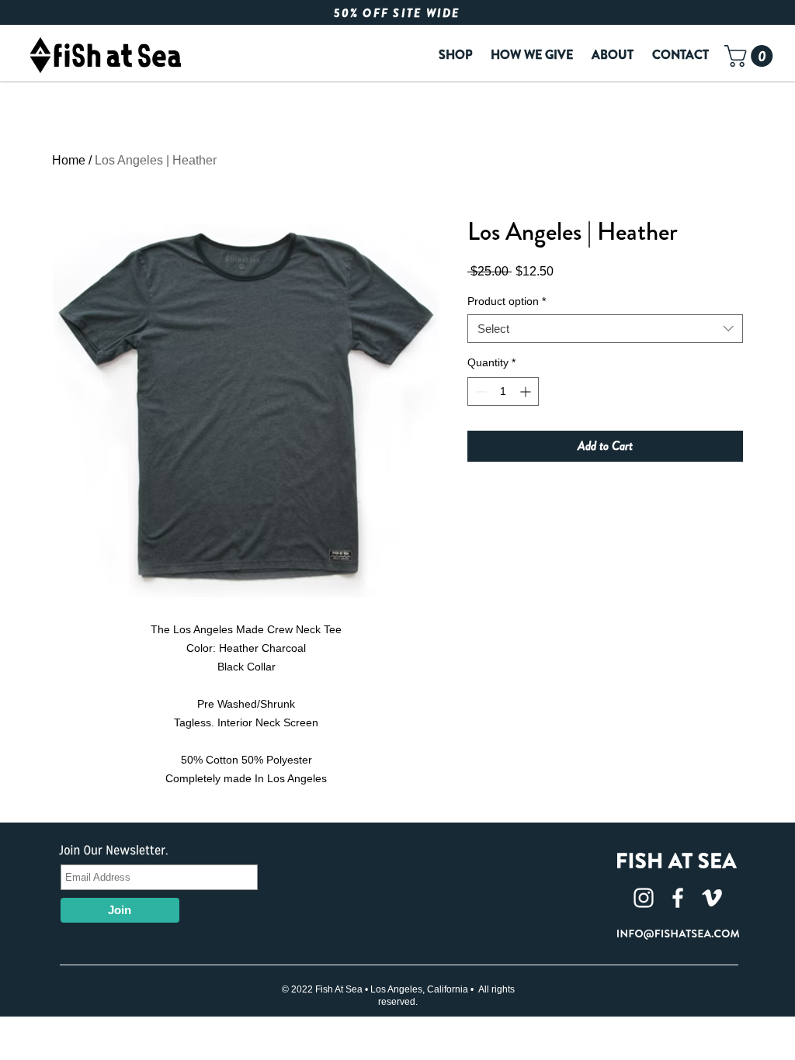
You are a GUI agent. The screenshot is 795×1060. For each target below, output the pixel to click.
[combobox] (605, 329)
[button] (751, 56)
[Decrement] (479, 391)
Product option (506, 301)
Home (68, 160)
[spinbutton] (503, 391)
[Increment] (526, 391)
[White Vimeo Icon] (712, 898)
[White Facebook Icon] (678, 898)
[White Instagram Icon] (643, 898)
